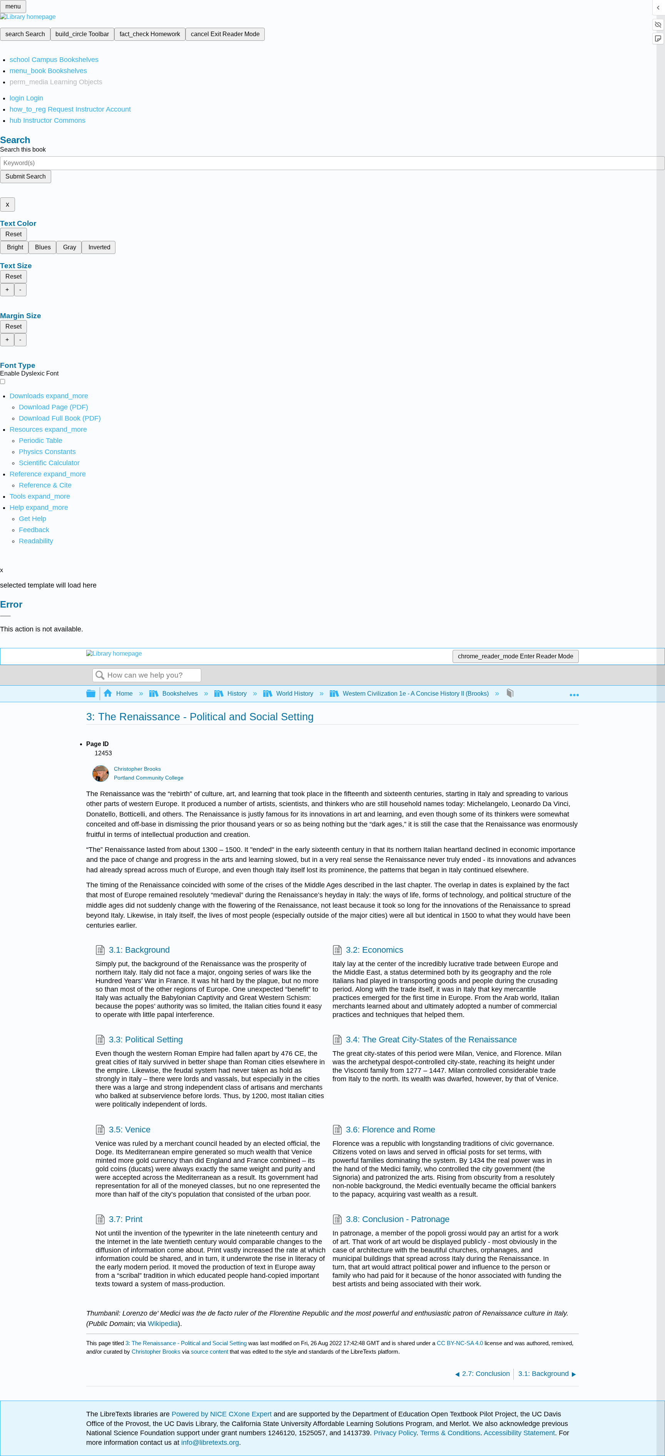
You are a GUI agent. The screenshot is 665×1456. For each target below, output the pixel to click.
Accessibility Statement (519, 1433)
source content (209, 1351)
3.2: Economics (374, 950)
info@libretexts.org (209, 1442)
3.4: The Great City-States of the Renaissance (431, 1039)
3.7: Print (125, 1219)
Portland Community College (149, 778)
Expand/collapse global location (574, 691)
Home (124, 693)
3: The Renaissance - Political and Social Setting (186, 1343)
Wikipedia (163, 1323)
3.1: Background (139, 950)
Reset (13, 234)
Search (100, 675)
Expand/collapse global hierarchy (95, 694)
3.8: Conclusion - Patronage (397, 1219)
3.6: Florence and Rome (390, 1129)
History (237, 693)
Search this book (23, 149)
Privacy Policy (395, 1433)
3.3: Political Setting (146, 1039)
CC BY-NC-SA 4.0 (460, 1343)
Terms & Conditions (450, 1433)
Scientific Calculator (49, 463)
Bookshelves (180, 693)
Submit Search (25, 176)
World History (295, 693)
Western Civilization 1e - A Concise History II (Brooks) (415, 693)
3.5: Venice (129, 1129)
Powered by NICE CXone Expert (223, 1414)
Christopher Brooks (137, 769)
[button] (34, 530)
